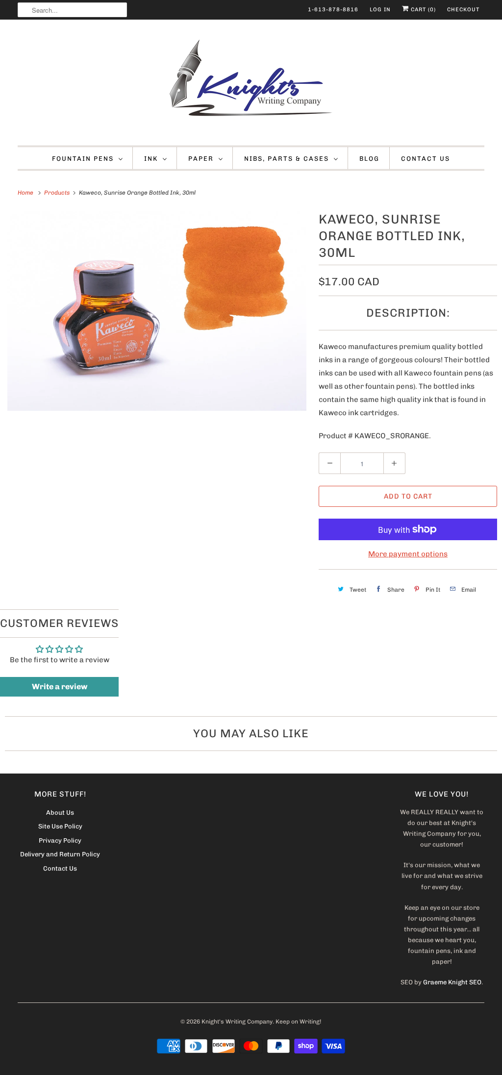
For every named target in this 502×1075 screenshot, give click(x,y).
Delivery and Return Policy (60, 854)
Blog (369, 158)
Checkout (463, 9)
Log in (380, 9)
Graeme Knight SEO (452, 982)
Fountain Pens (83, 158)
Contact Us (425, 158)
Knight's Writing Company (237, 1021)
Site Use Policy (60, 826)
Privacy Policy (60, 840)
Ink (151, 158)
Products (57, 192)
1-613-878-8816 (333, 9)
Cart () (422, 9)
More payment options (408, 554)
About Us (60, 812)
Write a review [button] (59, 686)
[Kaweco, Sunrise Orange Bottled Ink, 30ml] (156, 311)
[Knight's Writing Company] (251, 85)
